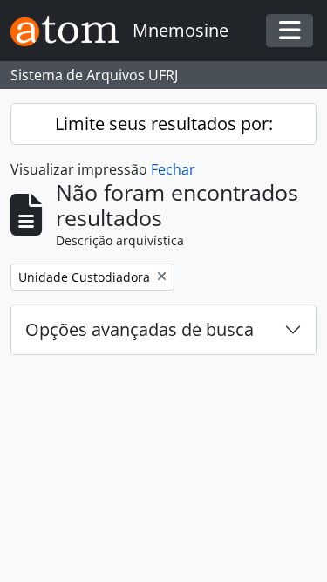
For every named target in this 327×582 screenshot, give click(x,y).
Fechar (173, 169)
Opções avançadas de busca (139, 329)
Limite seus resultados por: (164, 123)
